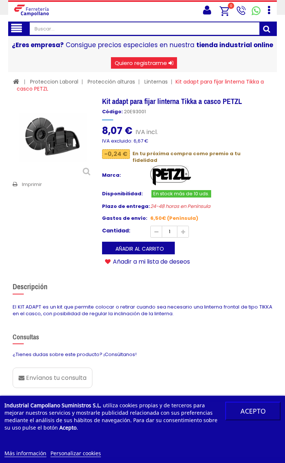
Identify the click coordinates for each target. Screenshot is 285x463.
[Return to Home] (16, 81)
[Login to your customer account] (205, 10)
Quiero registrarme (141, 63)
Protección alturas (111, 81)
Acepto (253, 411)
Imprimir (32, 184)
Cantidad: (116, 230)
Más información (25, 453)
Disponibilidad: (122, 193)
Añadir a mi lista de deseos (150, 261)
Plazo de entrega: (126, 206)
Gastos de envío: (124, 218)
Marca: (111, 175)
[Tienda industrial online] (34, 10)
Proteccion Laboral (54, 81)
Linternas (156, 81)
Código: (112, 111)
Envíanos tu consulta (55, 378)
